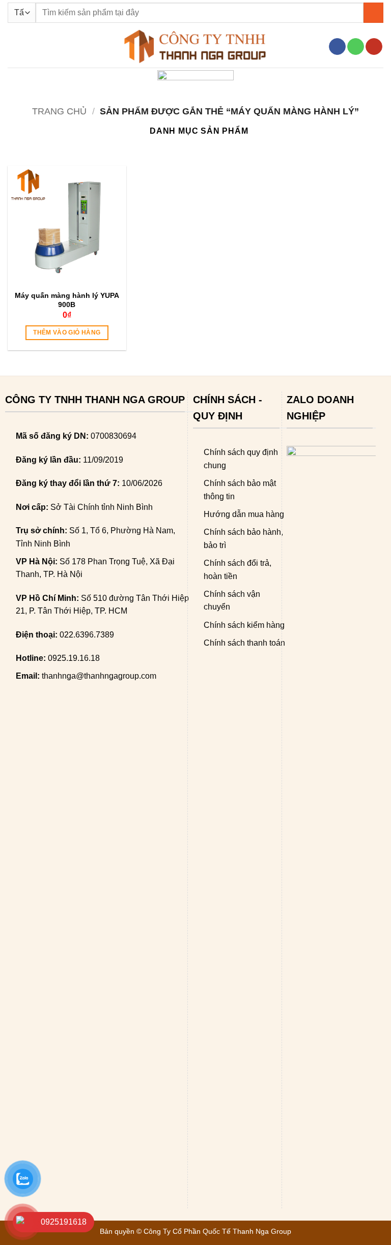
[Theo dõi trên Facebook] (337, 46)
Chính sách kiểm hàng (244, 625)
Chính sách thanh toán (244, 643)
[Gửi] (373, 12)
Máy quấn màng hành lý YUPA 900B (67, 300)
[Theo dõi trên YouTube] (374, 46)
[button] (14, 46)
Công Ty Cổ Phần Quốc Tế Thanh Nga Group (217, 1231)
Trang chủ (59, 111)
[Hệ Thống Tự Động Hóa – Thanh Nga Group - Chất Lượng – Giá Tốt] (195, 46)
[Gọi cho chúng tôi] (355, 46)
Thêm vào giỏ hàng (66, 332)
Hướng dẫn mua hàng (244, 514)
